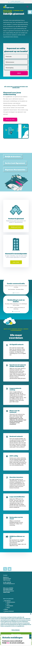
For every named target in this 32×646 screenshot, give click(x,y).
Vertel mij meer (10, 119)
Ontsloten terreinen (11, 602)
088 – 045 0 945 (8, 582)
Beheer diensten (16, 630)
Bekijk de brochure (13, 156)
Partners (6, 609)
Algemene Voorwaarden (15, 169)
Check (19, 73)
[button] (30, 12)
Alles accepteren (16, 634)
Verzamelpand (10, 605)
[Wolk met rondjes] (10, 325)
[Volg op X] (5, 569)
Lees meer (16, 262)
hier (8, 643)
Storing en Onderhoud (9, 611)
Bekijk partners (16, 227)
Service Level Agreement (15, 163)
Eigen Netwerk (7, 600)
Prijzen (8, 603)
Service (8, 607)
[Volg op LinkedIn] (9, 569)
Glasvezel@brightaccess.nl (9, 583)
